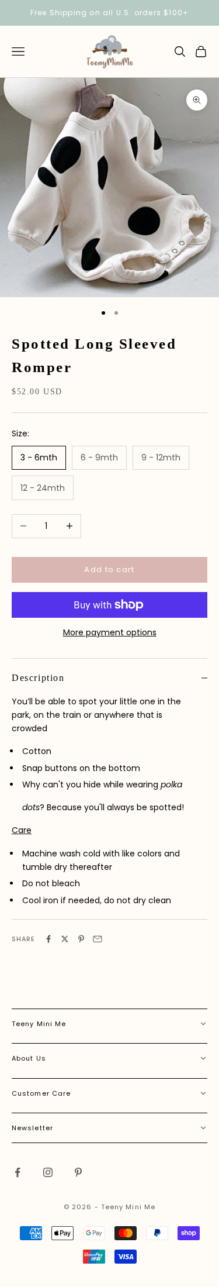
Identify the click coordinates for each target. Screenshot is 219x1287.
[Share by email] (97, 939)
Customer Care (41, 1093)
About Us (29, 1058)
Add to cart (109, 569)
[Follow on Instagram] (48, 1172)
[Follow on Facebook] (17, 1172)
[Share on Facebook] (48, 939)
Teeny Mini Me (39, 1023)
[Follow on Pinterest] (78, 1172)
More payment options (110, 632)
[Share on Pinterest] (81, 939)
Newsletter (32, 1128)
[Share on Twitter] (64, 939)
